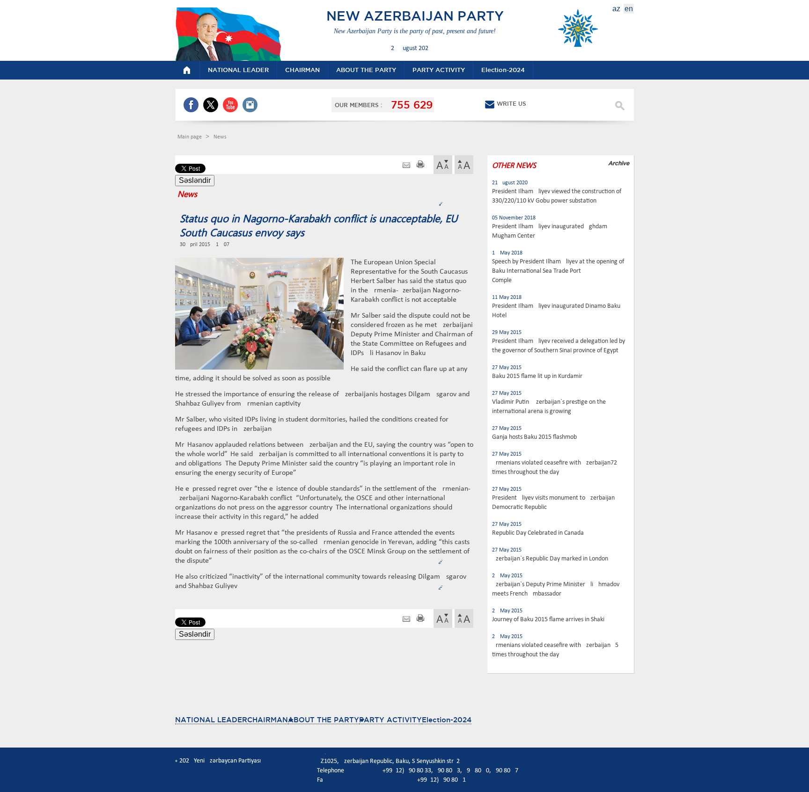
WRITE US (511, 104)
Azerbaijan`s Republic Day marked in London (550, 558)
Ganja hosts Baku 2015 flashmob (534, 437)
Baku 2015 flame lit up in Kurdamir (537, 376)
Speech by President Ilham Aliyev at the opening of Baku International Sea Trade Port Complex (558, 271)
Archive (618, 163)
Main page (190, 137)
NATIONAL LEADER (211, 720)
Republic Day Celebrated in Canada (538, 533)
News (220, 137)
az (616, 9)
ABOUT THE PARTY (323, 720)
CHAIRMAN (267, 720)
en (629, 9)
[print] (420, 165)
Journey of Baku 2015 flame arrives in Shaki (548, 619)
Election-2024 (446, 720)
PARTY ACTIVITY (390, 720)
